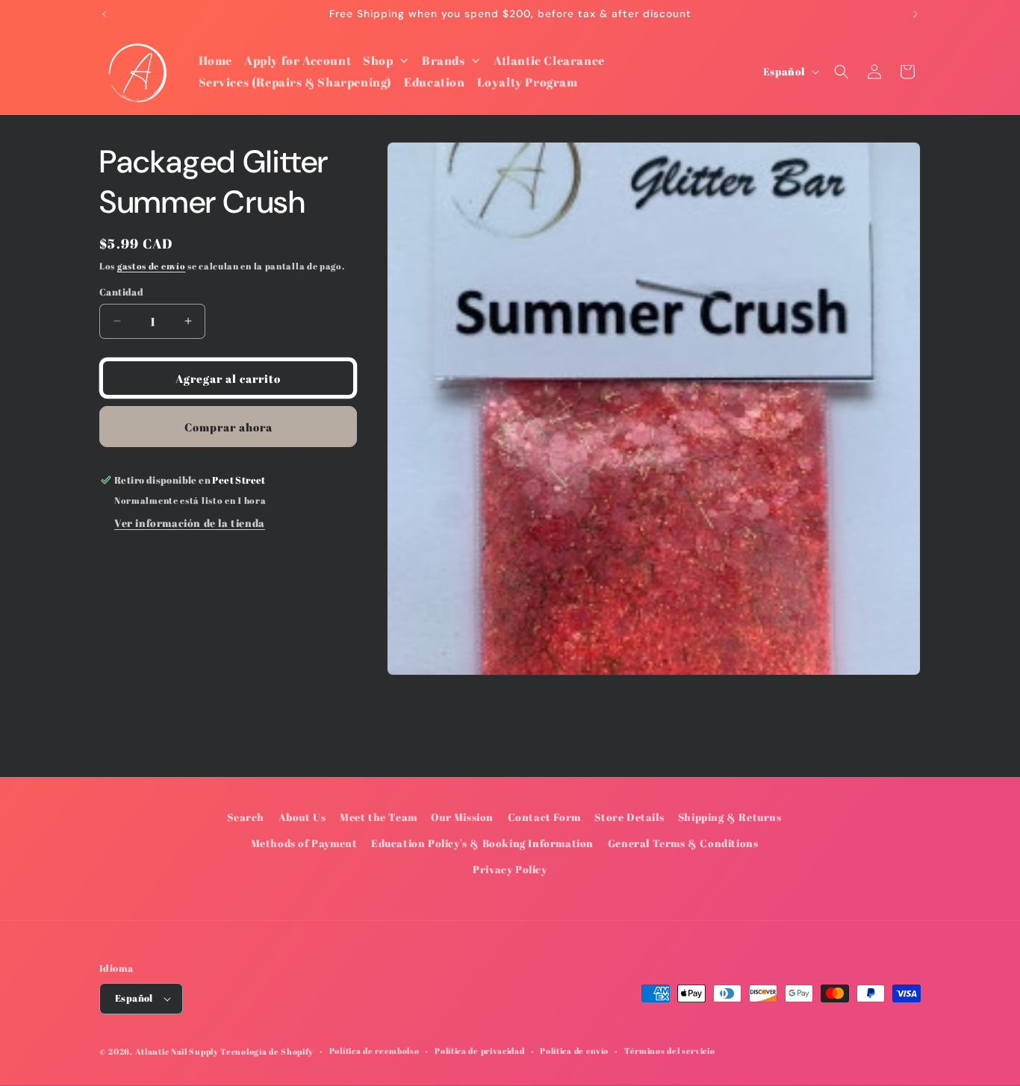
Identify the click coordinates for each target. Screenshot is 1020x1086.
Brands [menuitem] (443, 60)
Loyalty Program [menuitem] (527, 82)
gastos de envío (151, 266)
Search (245, 817)
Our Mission (462, 817)
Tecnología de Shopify (267, 1051)
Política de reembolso (374, 1050)
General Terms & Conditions (683, 843)
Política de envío (574, 1050)
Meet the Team (378, 817)
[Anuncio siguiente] (915, 14)
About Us (302, 817)
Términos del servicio (669, 1050)
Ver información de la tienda (189, 523)
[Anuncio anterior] (104, 14)
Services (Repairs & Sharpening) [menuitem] (296, 82)
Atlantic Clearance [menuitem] (549, 60)
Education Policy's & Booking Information (482, 843)
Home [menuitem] (215, 60)
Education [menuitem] (434, 82)
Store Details (629, 817)
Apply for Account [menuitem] (297, 60)
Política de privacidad (479, 1050)
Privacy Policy (510, 870)
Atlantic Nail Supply (177, 1051)
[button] (841, 71)
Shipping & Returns (730, 817)
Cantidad (121, 291)
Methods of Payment (304, 843)
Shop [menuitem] (378, 60)
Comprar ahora (228, 426)
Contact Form (544, 817)
